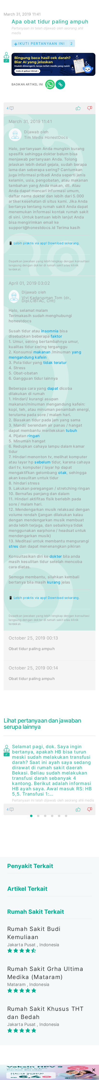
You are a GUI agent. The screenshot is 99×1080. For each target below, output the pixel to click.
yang (76, 352)
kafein (41, 357)
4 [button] (52, 816)
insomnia (49, 330)
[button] (49, 108)
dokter (56, 556)
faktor (56, 336)
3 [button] (45, 816)
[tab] (49, 396)
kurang (54, 582)
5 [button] (59, 816)
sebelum (42, 462)
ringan (33, 435)
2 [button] (38, 816)
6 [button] (66, 816)
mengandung (21, 357)
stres (14, 546)
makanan (42, 352)
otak (62, 472)
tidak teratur (55, 362)
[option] (49, 778)
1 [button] (31, 816)
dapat (52, 388)
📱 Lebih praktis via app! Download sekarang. (44, 243)
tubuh (71, 430)
